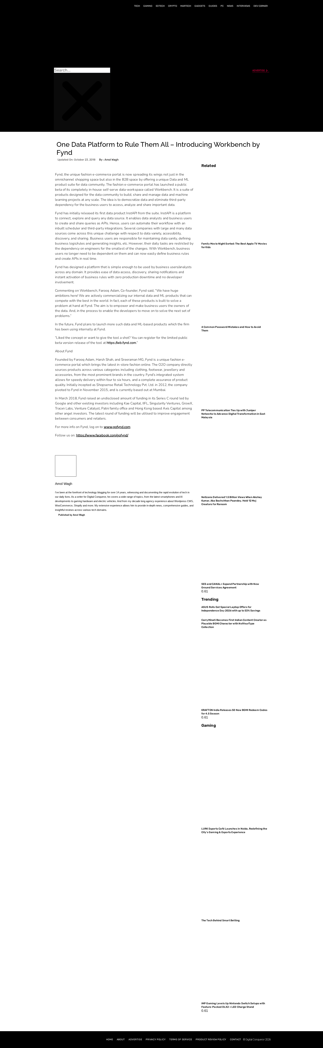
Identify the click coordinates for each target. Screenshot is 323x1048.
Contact (235, 1039)
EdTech (160, 6)
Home (109, 1039)
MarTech (185, 6)
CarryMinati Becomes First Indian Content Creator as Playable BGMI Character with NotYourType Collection (233, 624)
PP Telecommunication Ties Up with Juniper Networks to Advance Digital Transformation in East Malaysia (233, 414)
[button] (82, 38)
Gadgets (199, 6)
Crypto (172, 6)
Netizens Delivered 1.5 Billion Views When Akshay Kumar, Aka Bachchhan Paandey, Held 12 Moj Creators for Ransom (231, 501)
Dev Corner (261, 6)
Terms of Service (180, 1039)
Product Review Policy (211, 1039)
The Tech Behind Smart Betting (220, 920)
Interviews (243, 6)
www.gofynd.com (117, 427)
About (121, 1039)
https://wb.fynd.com (121, 342)
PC (222, 6)
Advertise (135, 1039)
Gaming (147, 6)
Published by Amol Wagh (71, 515)
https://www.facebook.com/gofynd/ (102, 435)
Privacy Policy (156, 1039)
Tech (137, 6)
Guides (213, 6)
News (230, 6)
